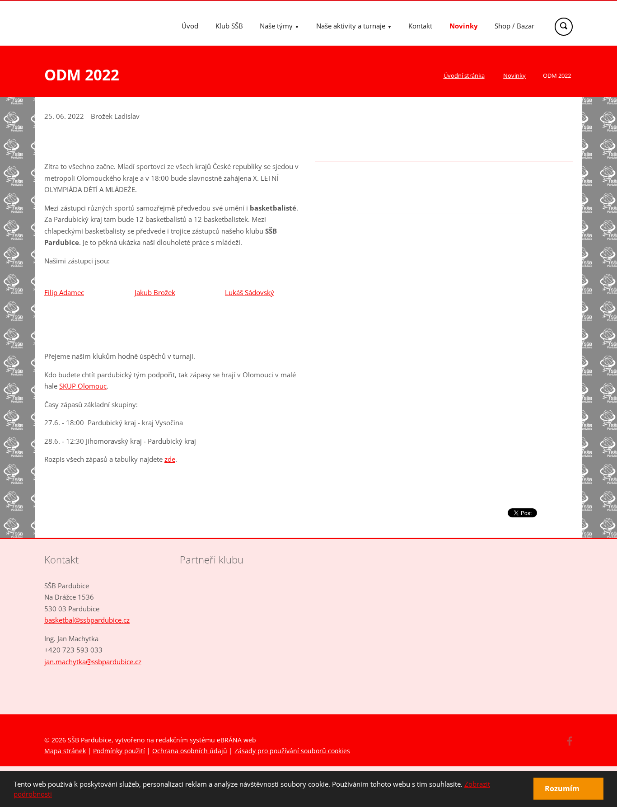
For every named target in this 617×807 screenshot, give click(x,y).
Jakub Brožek (155, 292)
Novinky (463, 25)
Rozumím (563, 788)
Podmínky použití (119, 750)
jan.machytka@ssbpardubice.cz (92, 661)
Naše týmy (276, 25)
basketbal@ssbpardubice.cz (87, 619)
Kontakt (420, 25)
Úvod (190, 25)
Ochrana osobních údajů (189, 750)
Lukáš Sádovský (249, 292)
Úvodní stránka (464, 75)
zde (169, 459)
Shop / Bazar (514, 25)
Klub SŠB (229, 25)
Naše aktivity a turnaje (350, 25)
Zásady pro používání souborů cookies (292, 750)
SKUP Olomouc (83, 385)
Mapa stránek (65, 750)
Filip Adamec (64, 292)
